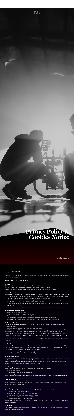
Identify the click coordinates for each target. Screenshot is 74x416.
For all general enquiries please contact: (57, 257)
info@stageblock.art (63, 258)
